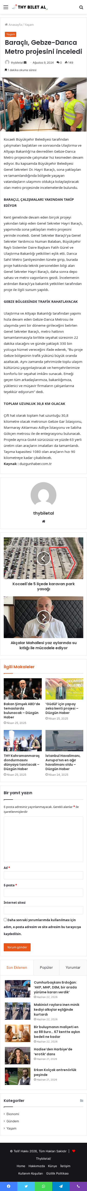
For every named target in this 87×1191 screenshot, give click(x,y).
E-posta (10, 885)
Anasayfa (15, 24)
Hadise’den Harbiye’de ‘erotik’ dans (53, 1051)
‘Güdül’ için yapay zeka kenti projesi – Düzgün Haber (61, 708)
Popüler (46, 967)
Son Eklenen (16, 967)
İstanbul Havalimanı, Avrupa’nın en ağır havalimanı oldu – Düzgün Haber (63, 762)
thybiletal (17, 62)
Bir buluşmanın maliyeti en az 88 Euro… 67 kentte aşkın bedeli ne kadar (57, 1032)
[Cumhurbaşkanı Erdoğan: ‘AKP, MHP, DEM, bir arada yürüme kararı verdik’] (17, 988)
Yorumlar (73, 967)
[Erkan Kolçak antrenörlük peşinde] (17, 1076)
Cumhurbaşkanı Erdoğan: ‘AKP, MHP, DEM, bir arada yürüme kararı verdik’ (55, 987)
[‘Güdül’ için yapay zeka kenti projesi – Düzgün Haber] (64, 689)
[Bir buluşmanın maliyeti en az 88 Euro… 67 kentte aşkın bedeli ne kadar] (17, 1033)
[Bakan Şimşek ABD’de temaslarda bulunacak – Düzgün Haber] (23, 689)
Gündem (12, 1121)
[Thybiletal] (30, 7)
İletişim (65, 1166)
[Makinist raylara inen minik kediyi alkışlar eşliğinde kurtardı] (17, 1011)
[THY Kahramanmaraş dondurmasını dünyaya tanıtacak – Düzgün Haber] (23, 740)
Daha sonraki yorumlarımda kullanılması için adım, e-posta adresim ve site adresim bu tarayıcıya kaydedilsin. (42, 927)
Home (21, 1166)
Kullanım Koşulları (30, 1173)
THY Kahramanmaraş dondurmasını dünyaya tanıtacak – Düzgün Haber (22, 762)
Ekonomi (12, 1114)
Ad (7, 868)
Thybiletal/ (43, 1158)
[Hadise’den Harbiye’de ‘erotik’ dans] (17, 1055)
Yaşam (29, 24)
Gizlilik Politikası (57, 1173)
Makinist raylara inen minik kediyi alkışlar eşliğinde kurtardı (56, 1009)
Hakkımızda (37, 1166)
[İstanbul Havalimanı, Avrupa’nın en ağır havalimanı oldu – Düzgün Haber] (64, 740)
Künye (52, 1166)
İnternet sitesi (15, 903)
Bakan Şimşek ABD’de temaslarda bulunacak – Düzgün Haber (22, 711)
